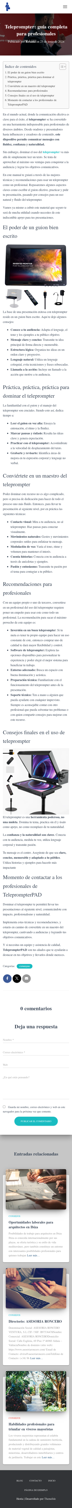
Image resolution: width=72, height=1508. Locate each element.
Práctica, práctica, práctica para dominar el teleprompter (31, 79)
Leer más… (33, 1255)
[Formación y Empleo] (9, 7)
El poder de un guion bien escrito (26, 72)
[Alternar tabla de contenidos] (60, 66)
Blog (20, 1480)
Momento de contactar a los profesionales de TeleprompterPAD (32, 102)
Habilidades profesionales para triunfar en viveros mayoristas (31, 1426)
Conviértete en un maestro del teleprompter (31, 86)
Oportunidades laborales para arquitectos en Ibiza (31, 1224)
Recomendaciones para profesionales (28, 90)
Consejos (24, 966)
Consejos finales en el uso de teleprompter (31, 95)
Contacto (35, 1480)
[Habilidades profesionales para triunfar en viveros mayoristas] (36, 1391)
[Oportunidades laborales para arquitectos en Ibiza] (36, 1189)
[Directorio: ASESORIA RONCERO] (36, 1288)
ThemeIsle (50, 1499)
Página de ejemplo (36, 1489)
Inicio (51, 1480)
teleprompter (51, 152)
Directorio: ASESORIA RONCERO (35, 1321)
